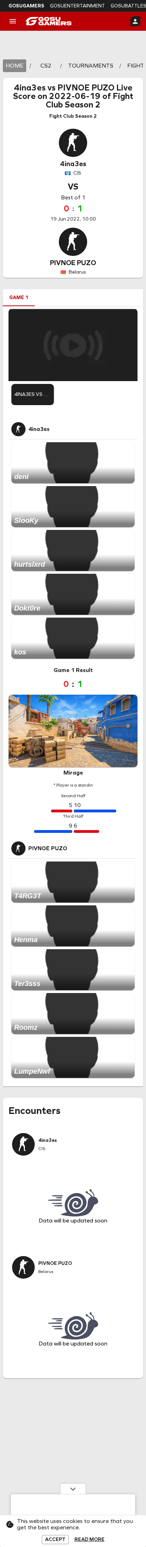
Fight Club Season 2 (89, 100)
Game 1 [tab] (18, 297)
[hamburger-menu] (13, 21)
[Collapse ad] (73, 1488)
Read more (89, 1539)
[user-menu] (135, 21)
